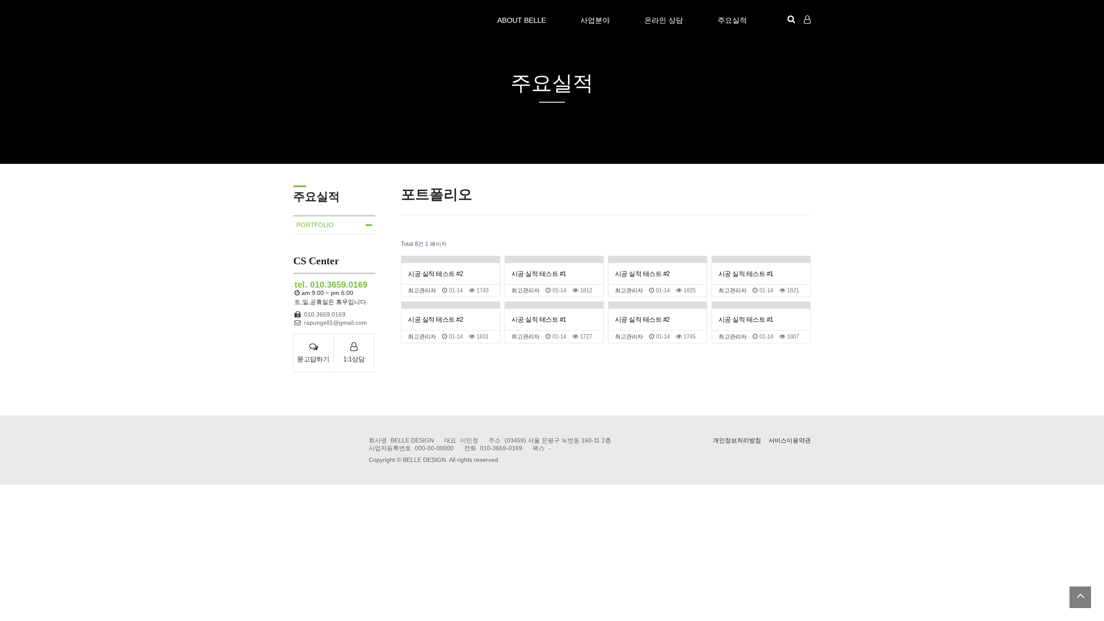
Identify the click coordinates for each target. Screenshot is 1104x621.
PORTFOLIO (315, 225)
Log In (808, 34)
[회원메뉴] (807, 20)
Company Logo (320, 22)
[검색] (791, 19)
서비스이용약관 (789, 440)
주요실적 (732, 20)
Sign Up (808, 34)
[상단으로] (1080, 597)
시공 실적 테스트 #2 (435, 273)
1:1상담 (354, 359)
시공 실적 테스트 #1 (538, 273)
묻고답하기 (313, 359)
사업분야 (595, 20)
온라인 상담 (663, 20)
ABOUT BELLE (521, 20)
